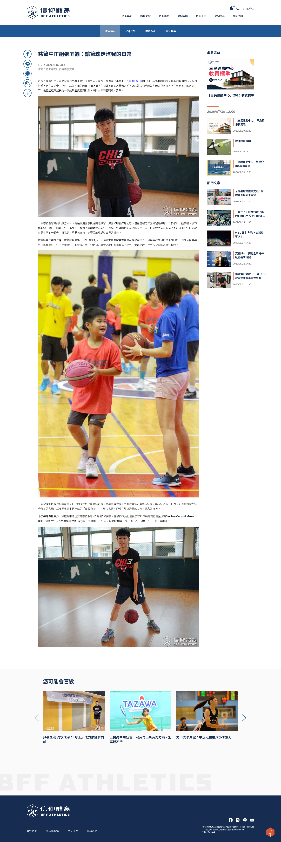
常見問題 (73, 831)
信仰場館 (164, 16)
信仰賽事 (201, 16)
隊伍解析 (150, 31)
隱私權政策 (52, 831)
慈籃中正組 (135, 81)
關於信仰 (238, 16)
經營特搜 (171, 31)
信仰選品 (219, 16)
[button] (244, 717)
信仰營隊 (182, 16)
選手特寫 (110, 31)
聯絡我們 (92, 831)
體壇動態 (145, 16)
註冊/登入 (248, 8)
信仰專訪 (127, 16)
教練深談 (130, 31)
